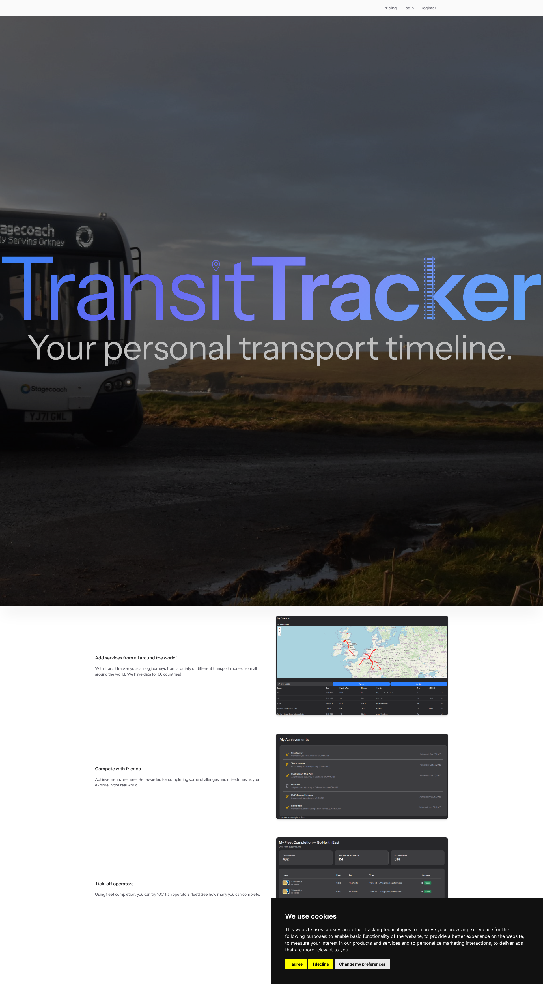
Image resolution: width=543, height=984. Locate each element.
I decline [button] (321, 964)
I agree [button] (296, 964)
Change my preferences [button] (362, 964)
